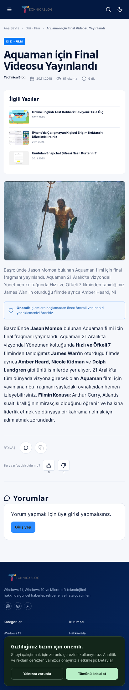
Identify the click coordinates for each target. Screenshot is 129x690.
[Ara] (108, 9)
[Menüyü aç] (9, 9)
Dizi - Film (33, 28)
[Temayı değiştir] (119, 9)
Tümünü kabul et (92, 674)
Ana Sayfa (11, 28)
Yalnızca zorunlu (37, 674)
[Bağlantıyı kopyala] (41, 448)
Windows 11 (12, 633)
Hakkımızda (77, 633)
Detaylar (105, 660)
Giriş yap (23, 527)
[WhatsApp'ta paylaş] (26, 448)
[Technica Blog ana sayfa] (37, 9)
